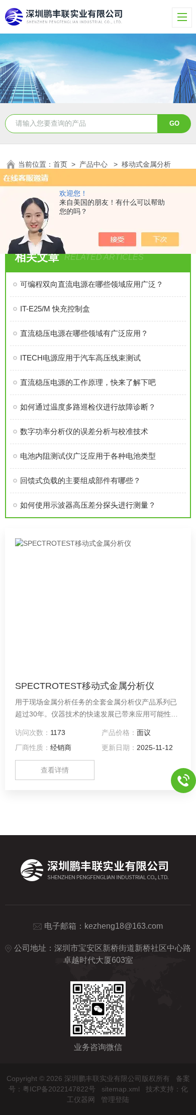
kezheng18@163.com (123, 926)
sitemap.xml (121, 1089)
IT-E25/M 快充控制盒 (55, 308)
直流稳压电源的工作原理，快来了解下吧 (88, 382)
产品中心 (94, 164)
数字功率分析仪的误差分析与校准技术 (84, 431)
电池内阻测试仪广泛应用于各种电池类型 (88, 456)
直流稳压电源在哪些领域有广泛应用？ (84, 333)
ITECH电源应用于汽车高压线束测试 (80, 357)
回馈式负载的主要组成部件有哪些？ (80, 480)
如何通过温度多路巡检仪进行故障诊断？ (88, 407)
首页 (60, 164)
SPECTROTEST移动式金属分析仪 (84, 686)
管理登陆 (115, 1099)
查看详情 (55, 770)
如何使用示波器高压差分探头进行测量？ (88, 505)
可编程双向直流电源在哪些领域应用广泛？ (91, 284)
